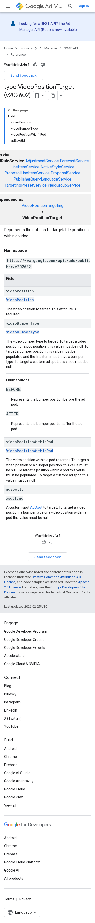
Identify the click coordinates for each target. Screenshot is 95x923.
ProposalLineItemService (27, 173)
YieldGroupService (64, 185)
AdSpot (36, 507)
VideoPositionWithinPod (29, 450)
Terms (9, 899)
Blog (7, 686)
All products (13, 878)
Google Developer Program (25, 631)
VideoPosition (20, 299)
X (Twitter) (12, 718)
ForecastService (74, 160)
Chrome (10, 757)
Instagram (12, 702)
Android (10, 749)
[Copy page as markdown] (53, 95)
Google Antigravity (18, 781)
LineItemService (25, 167)
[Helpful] (35, 64)
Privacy (25, 899)
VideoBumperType (22, 332)
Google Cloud (14, 789)
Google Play (13, 797)
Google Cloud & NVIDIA (22, 664)
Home (8, 48)
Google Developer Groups (24, 639)
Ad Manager (54, 6)
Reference (18, 54)
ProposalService (65, 173)
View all (10, 805)
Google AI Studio (17, 773)
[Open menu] (8, 6)
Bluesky (10, 694)
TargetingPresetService (26, 185)
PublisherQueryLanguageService (42, 179)
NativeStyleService (57, 167)
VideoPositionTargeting (42, 205)
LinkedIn (10, 710)
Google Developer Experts (24, 648)
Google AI (11, 870)
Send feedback (23, 75)
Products (26, 48)
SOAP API (71, 48)
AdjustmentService (42, 160)
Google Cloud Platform (22, 862)
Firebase (11, 765)
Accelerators (14, 656)
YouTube (11, 726)
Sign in (83, 6)
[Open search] (70, 6)
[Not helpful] (43, 64)
